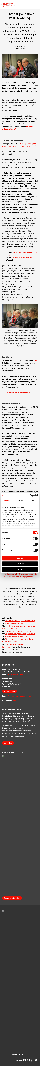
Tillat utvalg (20, 563)
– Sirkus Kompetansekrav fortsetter (18, 631)
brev (35, 360)
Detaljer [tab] (20, 500)
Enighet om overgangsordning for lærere (20, 634)
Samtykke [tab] (7, 500)
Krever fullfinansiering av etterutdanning (20, 621)
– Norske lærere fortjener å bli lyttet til (19, 636)
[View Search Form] (31, 4)
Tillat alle (20, 558)
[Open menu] (37, 4)
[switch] (35, 538)
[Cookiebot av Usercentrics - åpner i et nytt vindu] (30, 495)
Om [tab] (33, 500)
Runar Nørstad (18, 700)
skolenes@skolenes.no (16, 674)
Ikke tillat (20, 569)
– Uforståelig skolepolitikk (14, 623)
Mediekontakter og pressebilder (20, 696)
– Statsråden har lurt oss (22, 257)
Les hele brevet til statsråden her (18, 392)
